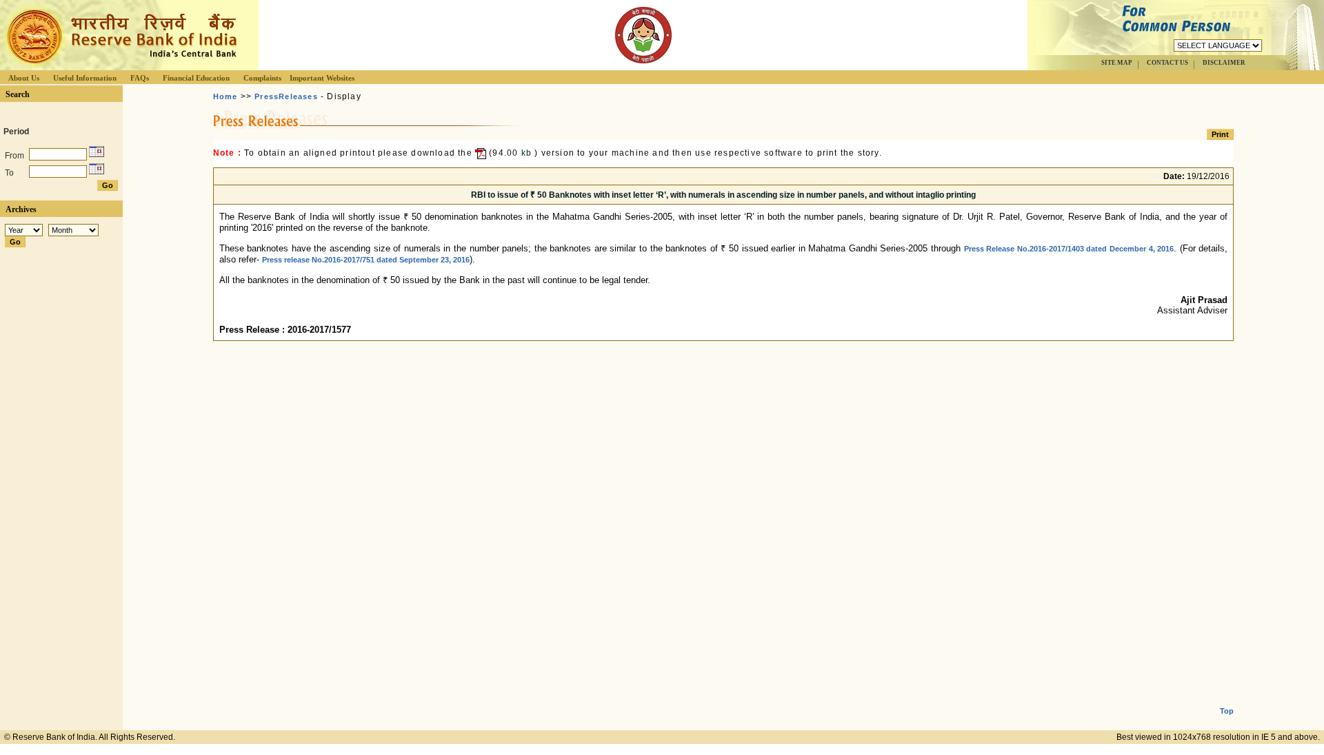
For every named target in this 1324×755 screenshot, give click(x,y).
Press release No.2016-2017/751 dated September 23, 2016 (366, 260)
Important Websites (322, 78)
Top (1227, 711)
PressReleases (286, 96)
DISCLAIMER (1224, 62)
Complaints (262, 78)
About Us (23, 78)
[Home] (120, 66)
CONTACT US (1167, 62)
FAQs (139, 78)
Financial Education (196, 78)
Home (225, 96)
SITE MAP (1116, 62)
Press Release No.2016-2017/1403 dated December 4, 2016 (1069, 249)
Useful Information (85, 78)
